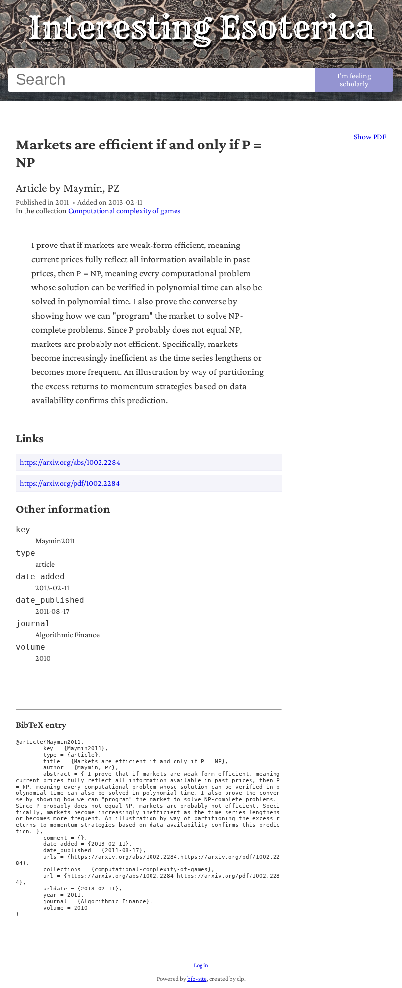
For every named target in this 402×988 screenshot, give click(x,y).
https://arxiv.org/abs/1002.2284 (70, 462)
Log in (201, 965)
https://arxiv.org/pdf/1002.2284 (70, 483)
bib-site (197, 978)
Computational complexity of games (124, 210)
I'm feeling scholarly (354, 80)
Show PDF (370, 136)
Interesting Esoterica (201, 27)
